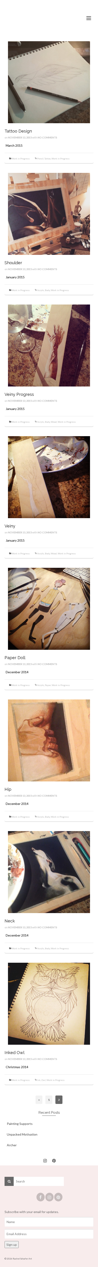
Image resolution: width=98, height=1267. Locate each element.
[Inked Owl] (49, 1003)
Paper (48, 685)
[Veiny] (49, 477)
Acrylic (40, 290)
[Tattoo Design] (49, 82)
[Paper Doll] (49, 608)
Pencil (40, 158)
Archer (12, 1145)
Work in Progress (21, 158)
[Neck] (49, 872)
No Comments (47, 137)
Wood (54, 421)
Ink (39, 1080)
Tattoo (47, 158)
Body (47, 290)
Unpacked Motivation (22, 1134)
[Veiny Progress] (49, 345)
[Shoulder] (49, 213)
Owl (43, 1080)
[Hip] (49, 740)
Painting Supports (20, 1124)
